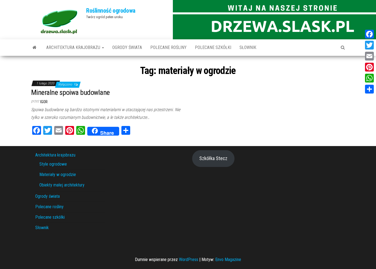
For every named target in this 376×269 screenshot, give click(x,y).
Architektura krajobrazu (73, 47)
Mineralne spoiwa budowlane (70, 92)
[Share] (369, 89)
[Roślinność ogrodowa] (34, 47)
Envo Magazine (228, 259)
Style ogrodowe (53, 164)
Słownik (247, 47)
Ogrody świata (127, 47)
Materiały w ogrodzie (57, 174)
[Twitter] (369, 45)
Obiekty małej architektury (62, 185)
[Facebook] (369, 34)
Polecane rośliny (168, 47)
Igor (44, 102)
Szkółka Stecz (213, 158)
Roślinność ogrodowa (110, 10)
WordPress (188, 259)
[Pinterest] (369, 67)
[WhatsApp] (369, 78)
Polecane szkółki (213, 47)
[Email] (369, 56)
